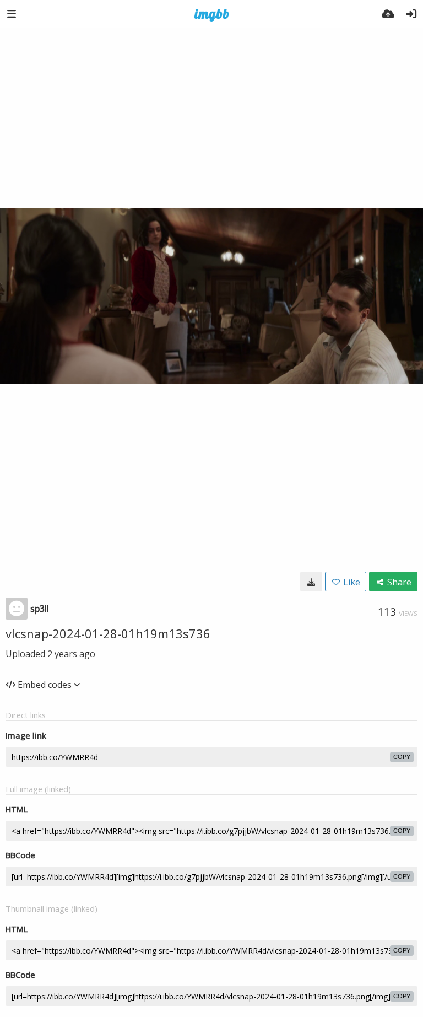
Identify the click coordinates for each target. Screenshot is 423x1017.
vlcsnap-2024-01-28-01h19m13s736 (108, 633)
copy (401, 757)
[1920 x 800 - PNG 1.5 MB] (311, 581)
